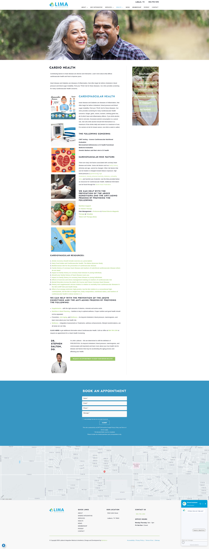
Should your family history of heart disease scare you (70, 275)
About (80, 513)
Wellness (74, 317)
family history (113, 165)
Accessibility (130, 540)
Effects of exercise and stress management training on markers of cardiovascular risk (82, 280)
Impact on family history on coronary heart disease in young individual (76, 273)
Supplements (56, 308)
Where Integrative (85, 516)
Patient (81, 528)
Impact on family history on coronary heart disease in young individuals (77, 277)
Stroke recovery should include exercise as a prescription (72, 261)
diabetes (107, 176)
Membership (82, 526)
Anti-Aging (63, 317)
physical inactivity (97, 176)
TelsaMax (89, 214)
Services (81, 518)
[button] (92, 359)
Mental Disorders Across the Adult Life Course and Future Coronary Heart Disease (80, 282)
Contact (81, 531)
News (80, 523)
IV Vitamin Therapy (85, 209)
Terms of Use (149, 540)
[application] (87, 7)
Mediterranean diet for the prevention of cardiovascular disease (74, 265)
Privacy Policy (115, 427)
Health (80, 521)
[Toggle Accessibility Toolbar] (4, 545)
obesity (89, 176)
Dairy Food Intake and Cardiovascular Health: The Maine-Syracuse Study (77, 263)
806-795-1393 (154, 2)
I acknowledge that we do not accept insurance (96, 419)
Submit (104, 422)
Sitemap (157, 540)
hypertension (93, 173)
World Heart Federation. (103, 184)
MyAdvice (104, 540)
